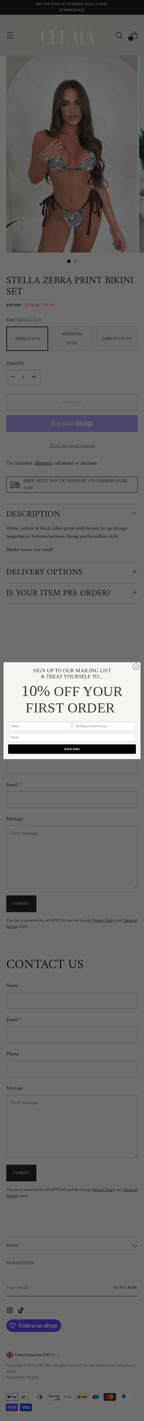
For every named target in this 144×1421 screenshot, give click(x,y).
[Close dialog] (136, 667)
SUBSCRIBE (72, 748)
